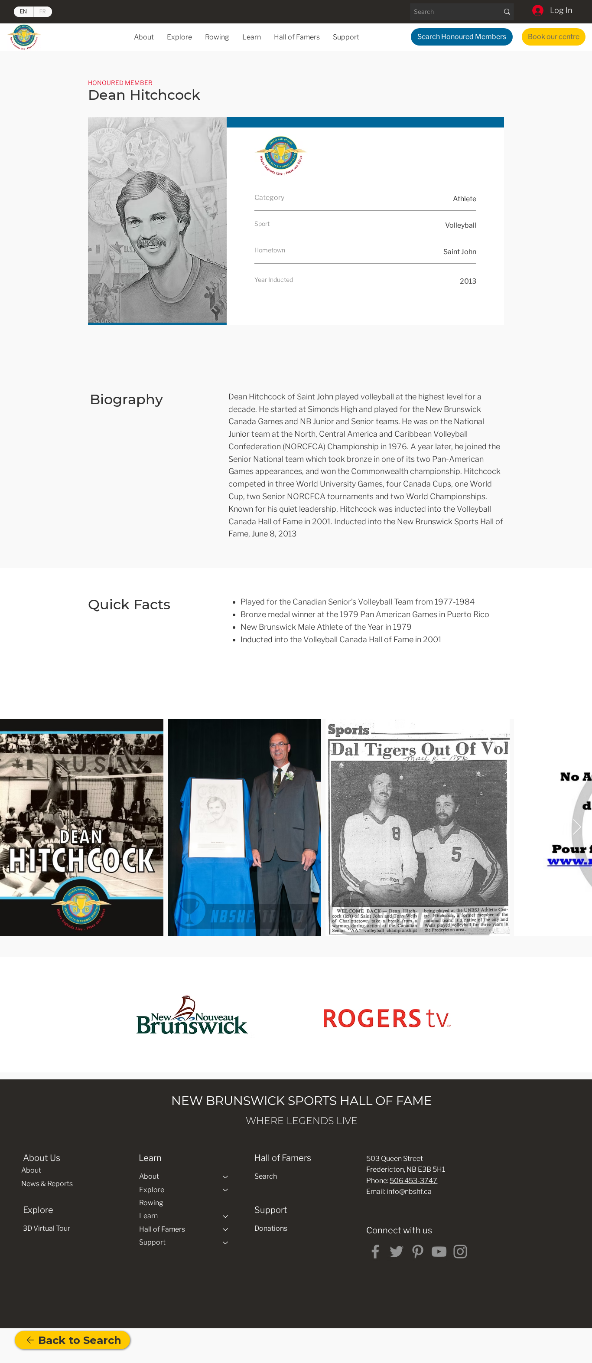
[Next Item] (577, 827)
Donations (270, 1228)
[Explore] (226, 1189)
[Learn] (226, 1215)
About (31, 1170)
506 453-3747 (413, 1181)
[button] (251, 37)
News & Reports (47, 1184)
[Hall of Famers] (226, 1229)
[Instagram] (460, 1251)
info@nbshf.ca (409, 1191)
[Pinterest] (418, 1251)
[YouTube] (439, 1251)
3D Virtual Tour (46, 1228)
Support (152, 1242)
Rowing (151, 1203)
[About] (226, 1176)
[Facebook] (375, 1251)
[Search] (507, 11)
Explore (151, 1190)
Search (265, 1176)
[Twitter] (396, 1251)
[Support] (226, 1242)
